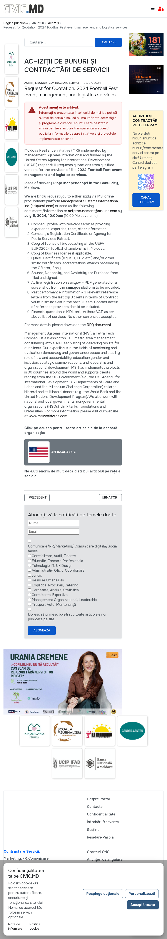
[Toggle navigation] (153, 8)
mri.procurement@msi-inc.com (92, 211)
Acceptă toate (142, 904)
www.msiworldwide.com (48, 416)
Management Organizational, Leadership (64, 600)
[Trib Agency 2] (146, 79)
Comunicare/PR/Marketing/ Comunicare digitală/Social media (72, 548)
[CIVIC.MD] (23, 8)
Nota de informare (15, 926)
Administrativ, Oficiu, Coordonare (58, 570)
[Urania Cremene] (62, 681)
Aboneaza (41, 630)
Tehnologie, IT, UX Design (52, 565)
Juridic (37, 575)
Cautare (109, 42)
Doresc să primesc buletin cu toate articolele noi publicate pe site (67, 616)
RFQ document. (99, 325)
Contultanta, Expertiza (50, 595)
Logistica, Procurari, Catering (55, 585)
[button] (161, 8)
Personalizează (142, 893)
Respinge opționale (102, 893)
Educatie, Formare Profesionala (57, 561)
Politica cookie (35, 926)
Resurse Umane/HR (48, 580)
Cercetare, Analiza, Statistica (55, 590)
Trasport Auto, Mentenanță (54, 604)
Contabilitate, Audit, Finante (54, 556)
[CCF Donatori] (146, 44)
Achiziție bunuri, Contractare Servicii (52, 83)
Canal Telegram (146, 200)
